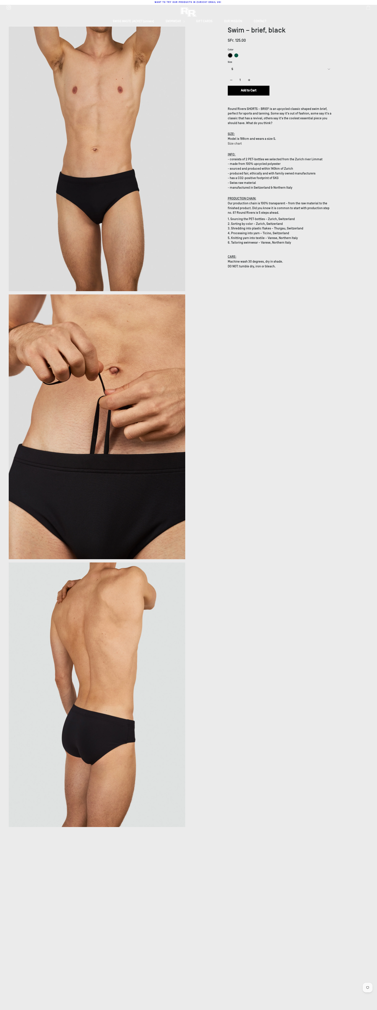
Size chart (235, 143)
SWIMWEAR (174, 21)
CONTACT (260, 21)
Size (230, 62)
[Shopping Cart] (368, 7)
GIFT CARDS (204, 21)
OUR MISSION (233, 21)
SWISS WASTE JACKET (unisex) (133, 21)
